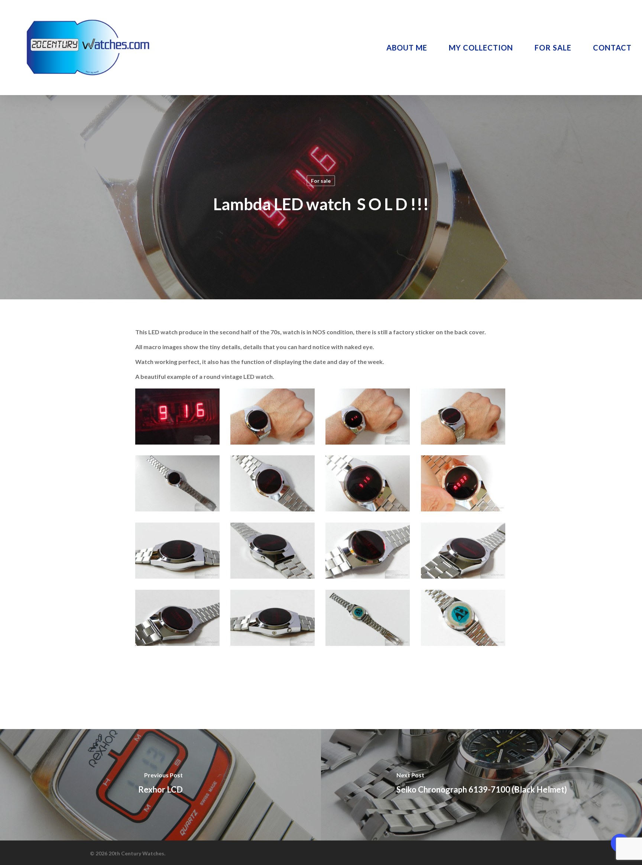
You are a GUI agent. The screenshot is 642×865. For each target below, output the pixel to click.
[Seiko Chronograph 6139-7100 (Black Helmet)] (481, 784)
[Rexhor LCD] (160, 784)
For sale (321, 181)
